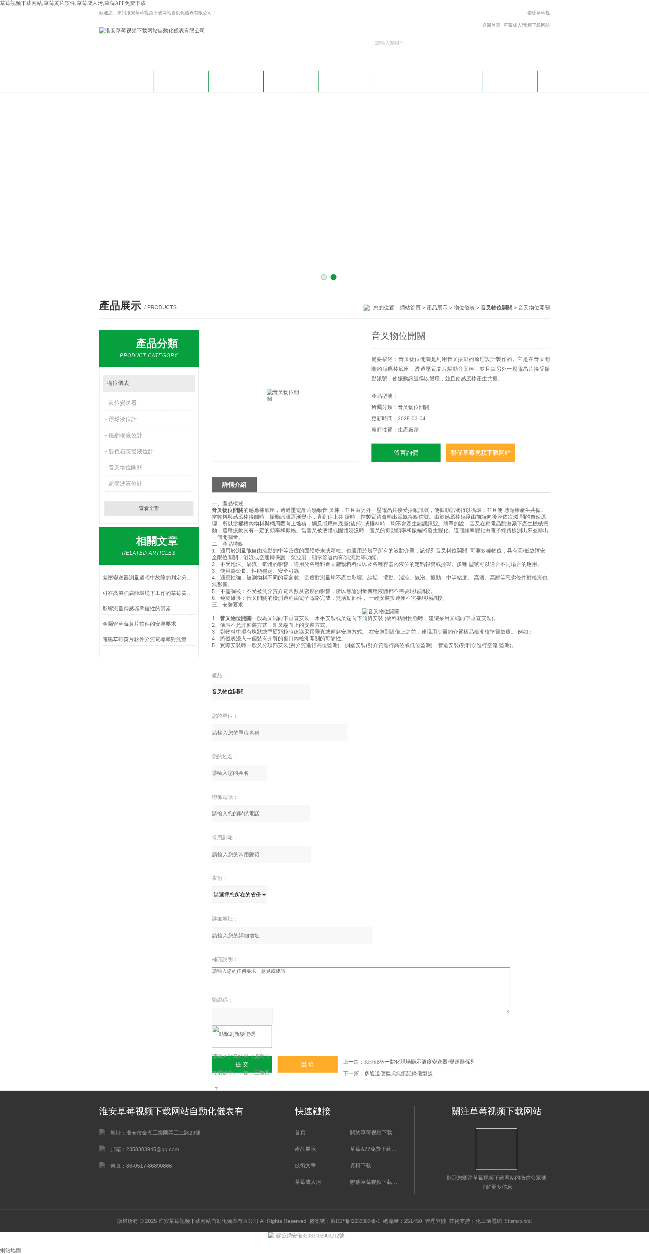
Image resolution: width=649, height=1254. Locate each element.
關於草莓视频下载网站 (181, 84)
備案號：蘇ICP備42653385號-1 (344, 1221)
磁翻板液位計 (125, 435)
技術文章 (346, 80)
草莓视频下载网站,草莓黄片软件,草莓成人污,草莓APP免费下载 (73, 3)
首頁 (300, 1132)
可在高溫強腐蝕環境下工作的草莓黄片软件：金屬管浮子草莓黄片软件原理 (149, 593)
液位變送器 (123, 403)
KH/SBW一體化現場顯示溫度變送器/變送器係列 (419, 1062)
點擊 (186, 383)
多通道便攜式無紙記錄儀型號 (398, 1073)
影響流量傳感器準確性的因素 (137, 608)
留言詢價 (406, 453)
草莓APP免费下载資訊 (236, 84)
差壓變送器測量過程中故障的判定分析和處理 (149, 578)
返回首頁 (491, 25)
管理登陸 (435, 1221)
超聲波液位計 (125, 484)
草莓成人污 (515, 25)
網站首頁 (127, 80)
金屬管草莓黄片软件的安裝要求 (139, 624)
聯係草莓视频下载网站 (538, 19)
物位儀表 (464, 308)
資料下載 (401, 80)
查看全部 (149, 508)
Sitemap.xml (518, 1221)
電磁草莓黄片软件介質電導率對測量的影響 (149, 639)
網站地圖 (10, 1250)
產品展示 (291, 80)
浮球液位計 (123, 419)
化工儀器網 (488, 1221)
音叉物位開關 (125, 468)
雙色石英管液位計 (131, 451)
